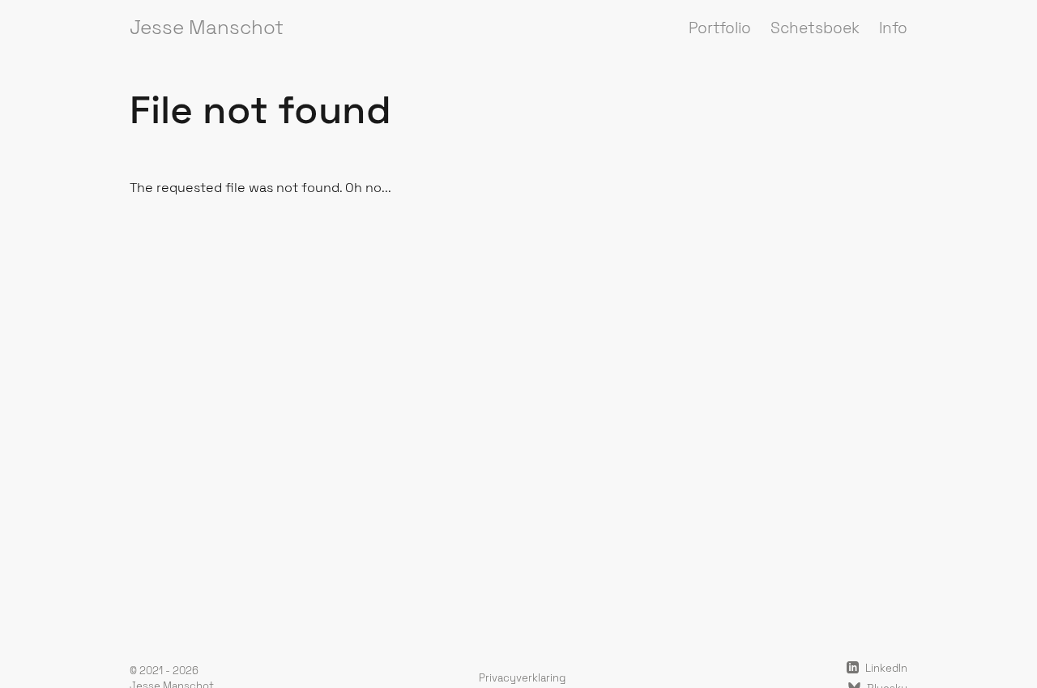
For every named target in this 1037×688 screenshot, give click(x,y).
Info (893, 28)
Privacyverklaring (522, 678)
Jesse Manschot (207, 27)
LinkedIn (885, 668)
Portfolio (720, 28)
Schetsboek (815, 28)
